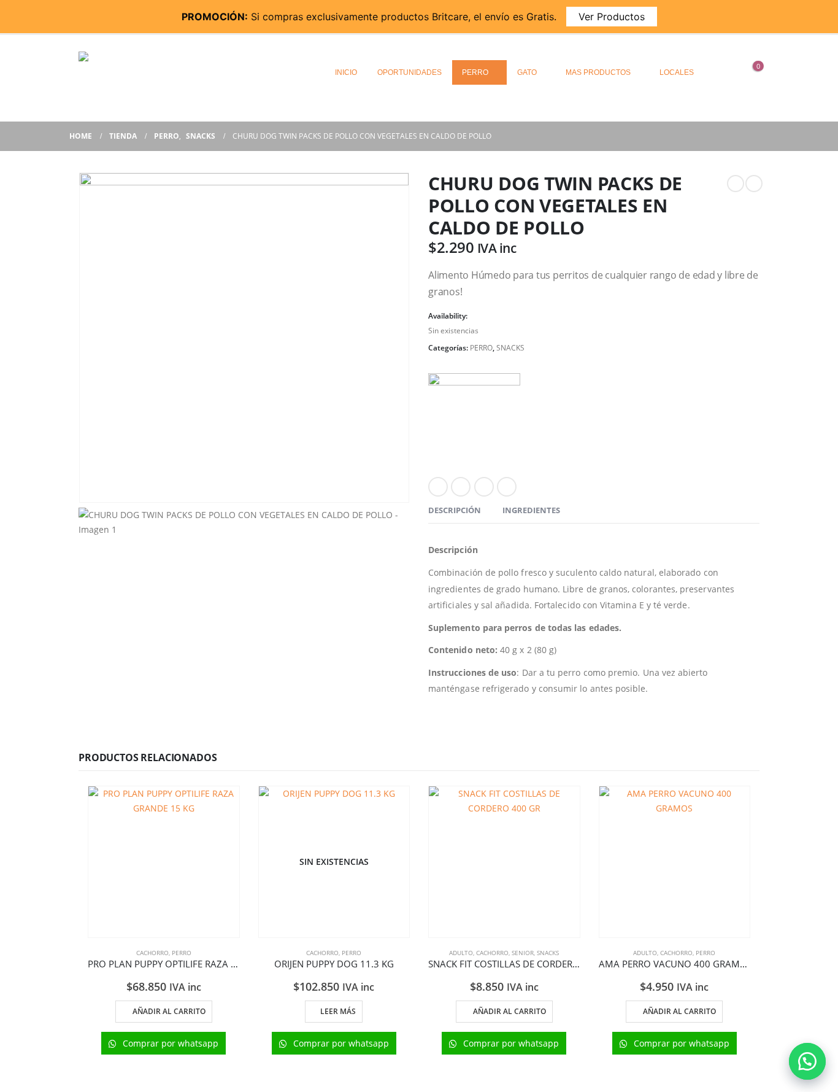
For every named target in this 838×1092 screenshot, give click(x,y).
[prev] (735, 183)
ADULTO (461, 952)
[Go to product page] (163, 861)
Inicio (346, 72)
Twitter (461, 487)
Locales (676, 72)
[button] (807, 1061)
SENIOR (523, 952)
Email (507, 487)
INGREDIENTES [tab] (531, 510)
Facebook (438, 487)
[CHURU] (474, 419)
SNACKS (510, 348)
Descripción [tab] (454, 510)
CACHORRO (152, 952)
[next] (754, 183)
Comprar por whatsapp (169, 1043)
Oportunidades (409, 72)
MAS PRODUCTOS (598, 72)
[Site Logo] (155, 72)
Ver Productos (612, 16)
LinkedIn (484, 487)
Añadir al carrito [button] (169, 1011)
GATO (527, 72)
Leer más (338, 1011)
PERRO (475, 72)
